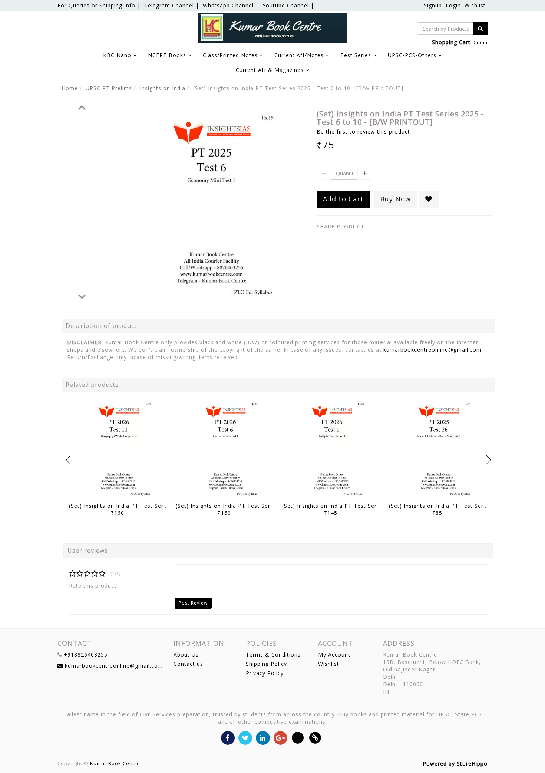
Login (453, 5)
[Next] (81, 295)
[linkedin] (263, 737)
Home (70, 88)
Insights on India (162, 88)
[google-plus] (280, 737)
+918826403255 (86, 654)
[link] (315, 737)
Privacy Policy (265, 673)
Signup (433, 5)
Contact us (188, 663)
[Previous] (81, 106)
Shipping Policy (266, 663)
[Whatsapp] (298, 737)
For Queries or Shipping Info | (99, 5)
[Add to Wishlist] (429, 199)
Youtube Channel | (288, 5)
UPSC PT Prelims (109, 88)
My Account (334, 654)
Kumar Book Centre (115, 763)
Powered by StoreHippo (455, 763)
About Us (186, 654)
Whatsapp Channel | (231, 5)
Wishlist (475, 5)
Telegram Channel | (171, 5)
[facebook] (228, 737)
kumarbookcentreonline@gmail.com (432, 349)
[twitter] (245, 737)
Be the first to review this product (363, 131)
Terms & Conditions (273, 654)
